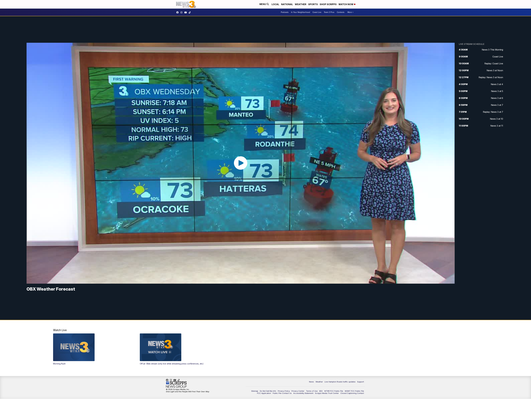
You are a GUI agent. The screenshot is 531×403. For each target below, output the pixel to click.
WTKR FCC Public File (333, 391)
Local (275, 4)
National (287, 4)
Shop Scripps (328, 4)
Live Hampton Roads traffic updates (340, 382)
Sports (313, 4)
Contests (340, 12)
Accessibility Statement (303, 393)
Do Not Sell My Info (268, 391)
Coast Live (317, 12)
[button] (92, 349)
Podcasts (285, 12)
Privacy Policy (284, 391)
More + (350, 12)
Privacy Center (297, 391)
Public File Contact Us (282, 393)
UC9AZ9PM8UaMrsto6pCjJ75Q (186, 12)
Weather (300, 4)
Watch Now (346, 4)
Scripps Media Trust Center (327, 393)
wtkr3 (182, 12)
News (311, 382)
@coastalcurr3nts (190, 12)
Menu (263, 4)
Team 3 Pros (329, 12)
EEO (321, 391)
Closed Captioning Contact (352, 393)
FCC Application (264, 393)
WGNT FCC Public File (354, 391)
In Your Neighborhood (300, 12)
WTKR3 (178, 12)
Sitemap (254, 391)
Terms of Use (312, 391)
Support (360, 382)
